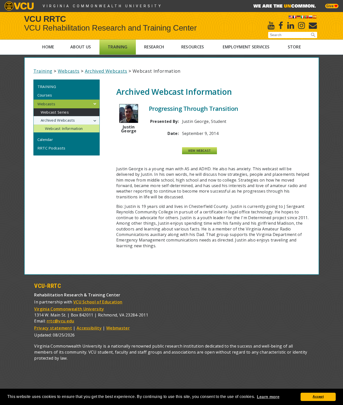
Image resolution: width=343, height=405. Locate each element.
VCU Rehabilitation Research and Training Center (110, 27)
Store (294, 47)
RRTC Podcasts (51, 147)
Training (118, 47)
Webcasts (69, 71)
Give (330, 6)
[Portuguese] (307, 18)
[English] (291, 18)
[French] (295, 18)
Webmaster (118, 328)
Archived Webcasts (106, 71)
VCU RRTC (45, 18)
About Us (80, 47)
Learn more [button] (268, 397)
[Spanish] (315, 18)
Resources (192, 47)
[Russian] (311, 18)
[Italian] (303, 18)
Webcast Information (64, 128)
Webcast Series (55, 112)
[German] (299, 18)
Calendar (45, 139)
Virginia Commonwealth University (102, 6)
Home (48, 47)
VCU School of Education (97, 302)
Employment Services (246, 47)
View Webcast (199, 150)
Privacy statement (53, 328)
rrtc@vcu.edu (60, 321)
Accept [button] (318, 396)
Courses (44, 95)
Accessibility (89, 328)
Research (154, 47)
